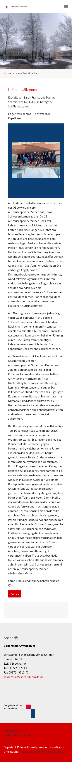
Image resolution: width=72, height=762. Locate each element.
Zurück (15, 594)
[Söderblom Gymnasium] (16, 6)
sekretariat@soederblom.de (21, 677)
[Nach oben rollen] (63, 753)
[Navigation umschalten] (66, 6)
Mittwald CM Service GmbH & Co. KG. (42, 751)
